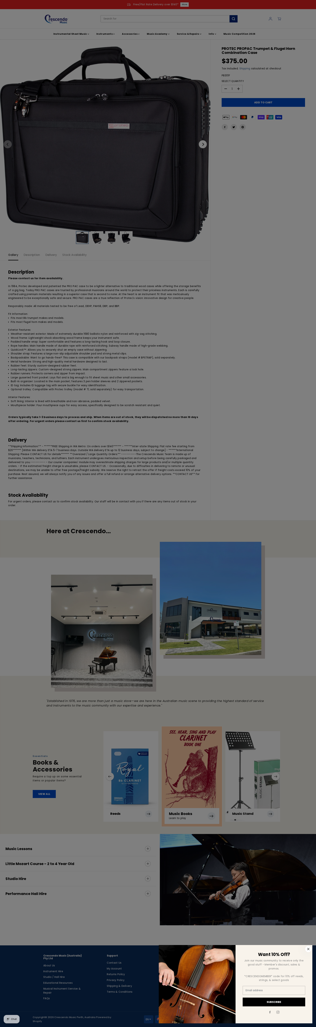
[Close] (308, 949)
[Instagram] (278, 1012)
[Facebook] (270, 1012)
